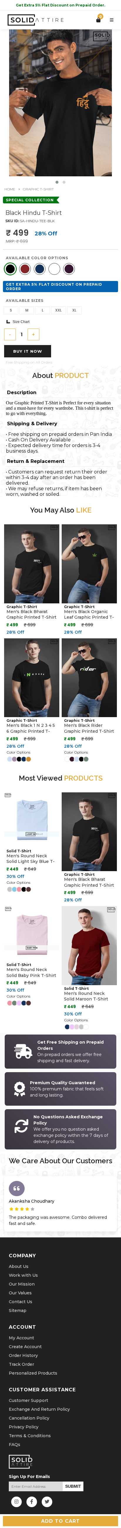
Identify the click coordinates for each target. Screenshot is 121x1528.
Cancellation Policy (29, 1418)
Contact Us (20, 1301)
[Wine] (69, 269)
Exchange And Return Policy (39, 1409)
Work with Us (23, 1275)
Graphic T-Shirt (38, 189)
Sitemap (17, 1310)
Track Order (21, 1364)
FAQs (14, 1444)
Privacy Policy (23, 1427)
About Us (18, 1266)
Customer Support (28, 1400)
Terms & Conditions (30, 1435)
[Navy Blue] (39, 269)
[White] (54, 269)
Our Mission (22, 1284)
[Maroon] (25, 269)
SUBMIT (73, 1486)
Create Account (25, 1346)
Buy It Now (27, 351)
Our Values (20, 1293)
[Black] (10, 269)
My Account (21, 1337)
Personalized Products (33, 1373)
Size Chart (19, 322)
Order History (23, 1355)
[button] (56, 182)
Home (9, 189)
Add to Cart (60, 1521)
